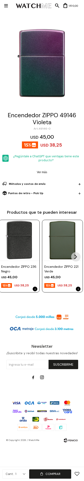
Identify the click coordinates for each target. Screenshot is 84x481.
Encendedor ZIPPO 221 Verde (61, 269)
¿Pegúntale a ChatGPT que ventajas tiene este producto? (46, 158)
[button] (76, 257)
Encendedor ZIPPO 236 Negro (18, 269)
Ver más (42, 172)
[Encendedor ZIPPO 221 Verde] (62, 240)
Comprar (53, 474)
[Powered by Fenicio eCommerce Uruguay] (71, 440)
